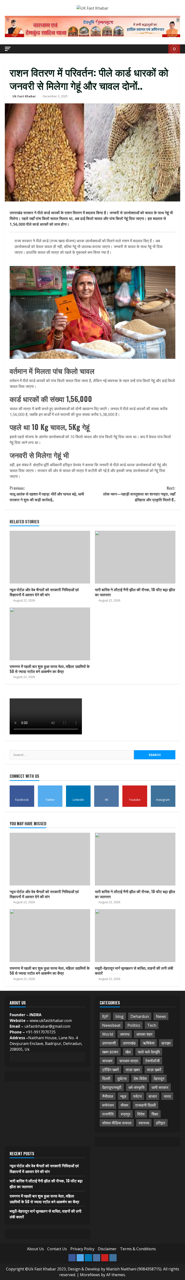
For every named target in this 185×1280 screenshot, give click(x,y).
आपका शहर (144, 1034)
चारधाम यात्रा (128, 1060)
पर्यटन (137, 1096)
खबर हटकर (110, 1052)
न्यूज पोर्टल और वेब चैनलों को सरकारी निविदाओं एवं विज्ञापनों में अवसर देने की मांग (50, 557)
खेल (128, 1052)
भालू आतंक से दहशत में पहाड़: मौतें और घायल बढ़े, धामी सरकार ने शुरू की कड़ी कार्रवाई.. (47, 493)
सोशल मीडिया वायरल (117, 1123)
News (161, 1016)
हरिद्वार (160, 1123)
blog (119, 1016)
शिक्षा (155, 1114)
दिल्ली (106, 1078)
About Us (35, 1248)
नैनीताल (107, 1096)
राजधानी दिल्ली (145, 1105)
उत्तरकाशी (109, 1043)
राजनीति (108, 1114)
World (107, 1034)
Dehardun (140, 1016)
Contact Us (57, 1248)
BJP (105, 1016)
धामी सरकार (160, 1087)
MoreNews (90, 1274)
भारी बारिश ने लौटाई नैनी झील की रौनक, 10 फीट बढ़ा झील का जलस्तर (135, 557)
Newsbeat (111, 1025)
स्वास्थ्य (144, 1123)
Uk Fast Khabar (24, 96)
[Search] (163, 48)
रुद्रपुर (125, 1114)
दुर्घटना (122, 1078)
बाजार (153, 1096)
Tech (151, 1025)
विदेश (141, 1114)
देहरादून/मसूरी (111, 1087)
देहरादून (159, 1078)
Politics (133, 1025)
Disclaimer (107, 1248)
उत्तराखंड (129, 1043)
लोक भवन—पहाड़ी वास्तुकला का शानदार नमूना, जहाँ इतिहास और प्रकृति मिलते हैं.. (139, 493)
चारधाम (107, 1060)
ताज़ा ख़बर (133, 1069)
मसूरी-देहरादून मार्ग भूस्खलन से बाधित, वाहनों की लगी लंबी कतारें (135, 935)
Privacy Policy (82, 1248)
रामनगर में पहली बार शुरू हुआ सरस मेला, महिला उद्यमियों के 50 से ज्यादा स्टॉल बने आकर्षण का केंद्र (50, 634)
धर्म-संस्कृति (136, 1087)
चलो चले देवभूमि (149, 1052)
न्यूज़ (123, 1096)
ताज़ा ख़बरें (154, 1069)
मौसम (124, 1105)
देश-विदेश (140, 1078)
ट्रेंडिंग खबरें (110, 1069)
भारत (167, 1096)
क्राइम (166, 1043)
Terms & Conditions (138, 1248)
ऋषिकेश (148, 1043)
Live (174, 48)
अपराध (124, 1034)
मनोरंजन (108, 1105)
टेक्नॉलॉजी (152, 1060)
